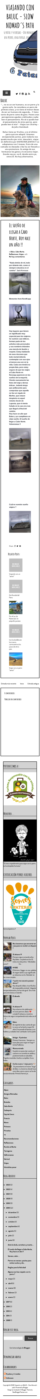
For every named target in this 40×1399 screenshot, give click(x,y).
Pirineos (7, 1126)
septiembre (13, 1226)
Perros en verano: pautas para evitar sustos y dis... (19, 1262)
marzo (11, 1288)
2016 (8, 1306)
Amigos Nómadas (11, 1094)
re (5, 1135)
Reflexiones (13, 254)
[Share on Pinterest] (20, 546)
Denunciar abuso (12, 1356)
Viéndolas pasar (10, 1167)
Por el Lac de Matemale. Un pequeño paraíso (15, 618)
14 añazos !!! (17, 1007)
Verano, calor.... (14, 1256)
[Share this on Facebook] (15, 546)
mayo (10, 1279)
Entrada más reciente (8, 684)
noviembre (12, 1217)
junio (10, 1240)
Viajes (21, 254)
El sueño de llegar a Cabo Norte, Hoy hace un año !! (20, 235)
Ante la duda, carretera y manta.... (21, 1245)
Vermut (7, 1159)
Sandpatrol (17, 1390)
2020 (8, 1199)
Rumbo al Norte (10, 1147)
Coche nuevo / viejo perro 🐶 (24, 1064)
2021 (8, 1194)
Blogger (27, 1348)
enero (10, 1297)
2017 (8, 1302)
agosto (11, 1231)
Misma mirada (18, 1048)
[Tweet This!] (17, 546)
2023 (8, 1185)
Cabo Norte (20, 252)
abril (10, 1283)
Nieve (6, 1122)
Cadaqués (8, 1110)
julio (10, 1235)
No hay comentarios (17, 257)
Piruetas (7, 1131)
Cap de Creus (9, 1114)
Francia (7, 1118)
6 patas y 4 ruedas (13, 1374)
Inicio (22, 684)
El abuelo (16, 996)
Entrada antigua (33, 684)
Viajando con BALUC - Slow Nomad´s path (20, 16)
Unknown (9, 1378)
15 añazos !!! (17, 954)
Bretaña (7, 1102)
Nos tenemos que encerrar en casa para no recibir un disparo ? (24, 946)
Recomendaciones (11, 1139)
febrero (11, 1292)
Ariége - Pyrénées (20, 1037)
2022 (8, 1189)
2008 (8, 1320)
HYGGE (15, 967)
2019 (8, 1203)
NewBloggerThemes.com (20, 1392)
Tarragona (8, 1151)
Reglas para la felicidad (17, 1267)
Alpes (6, 1090)
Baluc (13, 252)
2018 (8, 1208)
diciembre (12, 1212)
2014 (8, 1316)
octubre (11, 1222)
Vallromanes (9, 1155)
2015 (8, 1311)
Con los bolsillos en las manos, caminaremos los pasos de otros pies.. (15, 644)
